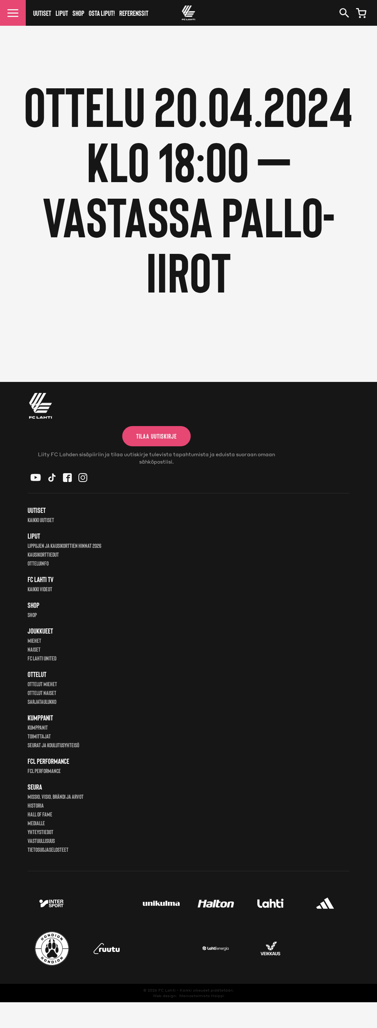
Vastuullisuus (41, 840)
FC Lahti (167, 990)
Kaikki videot (40, 588)
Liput (62, 12)
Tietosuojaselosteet (48, 849)
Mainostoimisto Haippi (201, 995)
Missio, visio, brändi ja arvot (56, 796)
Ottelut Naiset (42, 692)
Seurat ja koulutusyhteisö (53, 744)
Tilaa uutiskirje (156, 436)
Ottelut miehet (42, 683)
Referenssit (133, 12)
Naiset (34, 649)
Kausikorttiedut (43, 554)
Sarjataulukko (42, 701)
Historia (36, 805)
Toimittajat (39, 736)
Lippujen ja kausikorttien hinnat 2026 (64, 545)
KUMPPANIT (38, 727)
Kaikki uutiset (41, 519)
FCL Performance (44, 770)
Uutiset (42, 12)
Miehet (34, 640)
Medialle (36, 822)
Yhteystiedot (40, 831)
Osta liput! (102, 12)
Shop (78, 12)
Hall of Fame (40, 814)
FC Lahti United (42, 658)
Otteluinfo (38, 563)
